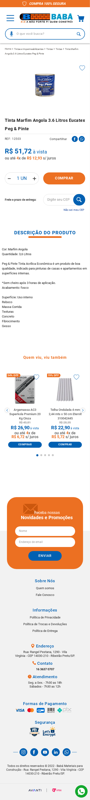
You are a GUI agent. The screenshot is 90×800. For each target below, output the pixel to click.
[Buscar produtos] (79, 34)
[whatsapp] (82, 139)
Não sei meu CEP (74, 210)
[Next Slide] (82, 410)
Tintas (49, 49)
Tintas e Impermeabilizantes (28, 49)
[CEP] (45, 200)
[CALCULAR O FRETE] (79, 200)
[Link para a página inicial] (8, 48)
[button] (11, 33)
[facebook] (75, 139)
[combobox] (45, 34)
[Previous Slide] (7, 410)
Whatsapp (81, 791)
